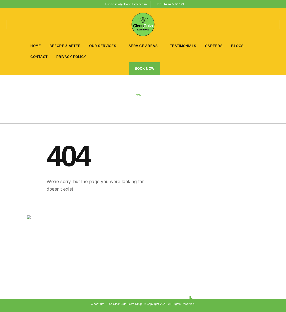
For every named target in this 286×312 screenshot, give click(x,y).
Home (35, 46)
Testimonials (183, 46)
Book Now (145, 68)
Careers (214, 46)
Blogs (237, 46)
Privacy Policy (71, 57)
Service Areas (143, 46)
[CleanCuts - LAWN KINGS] (143, 24)
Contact (39, 57)
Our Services (102, 46)
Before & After (65, 46)
